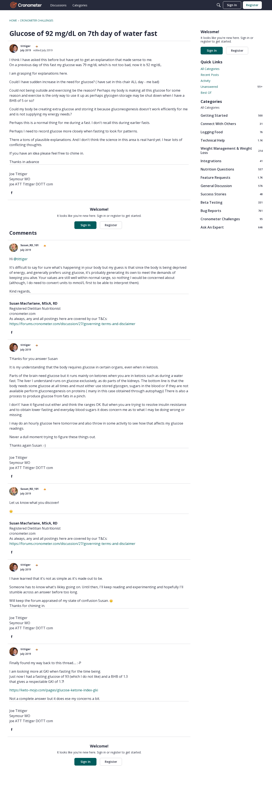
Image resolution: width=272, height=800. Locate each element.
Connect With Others (232, 123)
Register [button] (111, 225)
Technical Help (232, 140)
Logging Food (232, 132)
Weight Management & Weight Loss (232, 150)
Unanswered (232, 87)
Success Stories (232, 194)
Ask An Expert (232, 227)
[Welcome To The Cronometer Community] (26, 5)
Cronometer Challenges (232, 219)
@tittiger (21, 259)
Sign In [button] (86, 225)
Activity (205, 81)
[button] (13, 48)
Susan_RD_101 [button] (29, 245)
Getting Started (232, 115)
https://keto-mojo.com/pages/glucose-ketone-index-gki (53, 690)
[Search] (218, 5)
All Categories (210, 69)
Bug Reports (232, 210)
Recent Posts (210, 75)
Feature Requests (232, 177)
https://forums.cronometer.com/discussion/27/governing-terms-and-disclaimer (72, 323)
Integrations (232, 161)
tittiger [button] (25, 46)
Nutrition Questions (232, 169)
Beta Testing (232, 202)
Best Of (206, 93)
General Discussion (232, 185)
